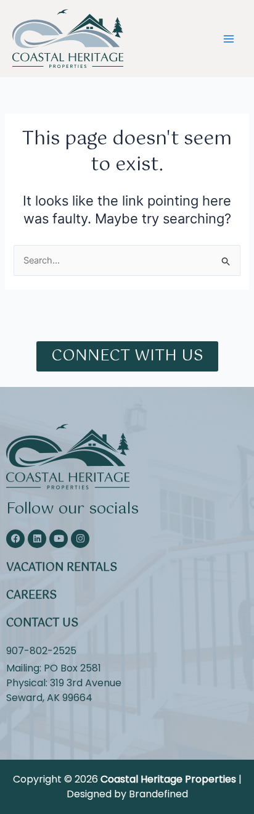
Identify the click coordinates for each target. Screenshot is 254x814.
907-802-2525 (41, 651)
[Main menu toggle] (229, 39)
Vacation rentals (61, 568)
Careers (31, 595)
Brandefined (158, 794)
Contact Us (42, 623)
